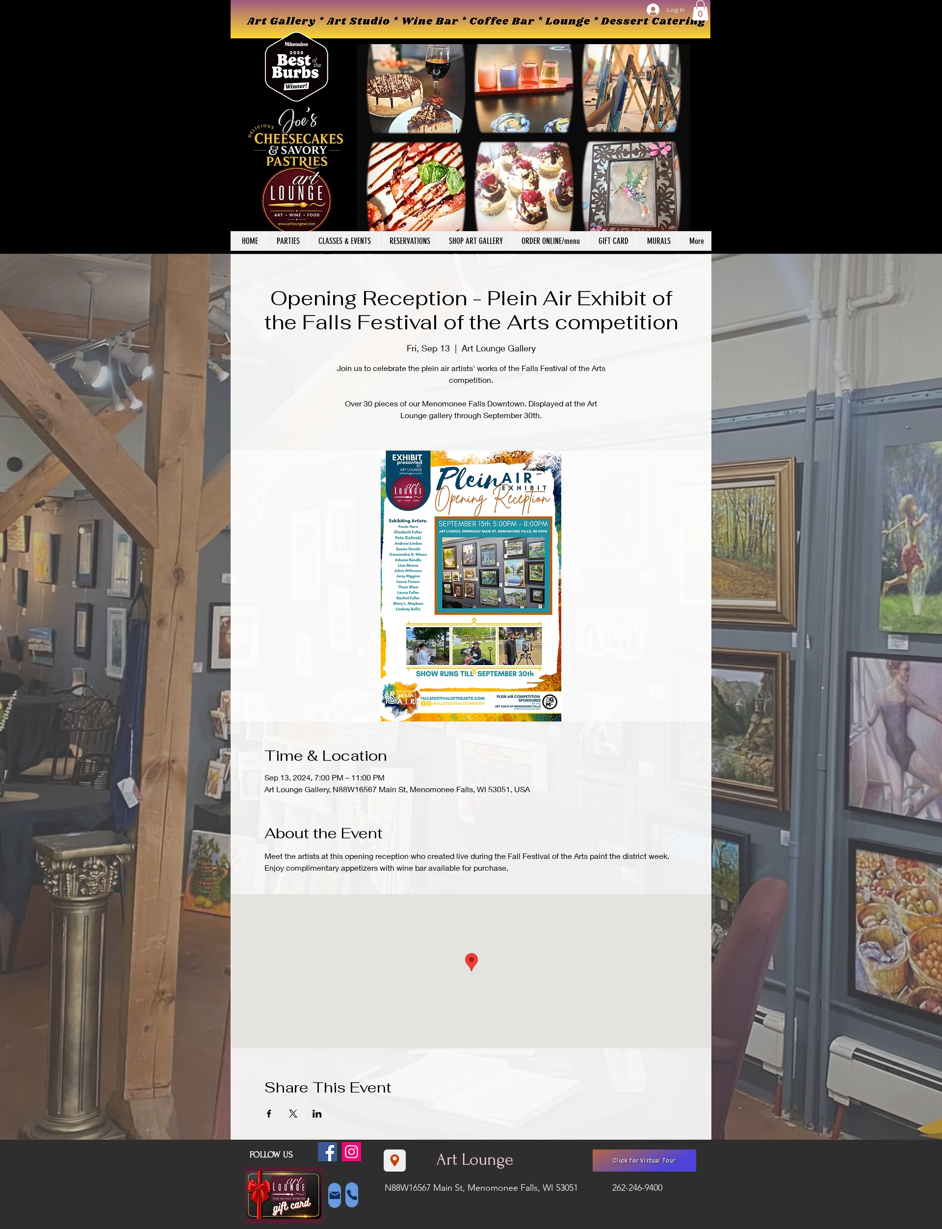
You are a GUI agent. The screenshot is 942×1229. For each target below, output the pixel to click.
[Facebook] (327, 1151)
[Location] (395, 1160)
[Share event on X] (293, 1114)
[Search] (701, 127)
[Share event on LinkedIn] (317, 1114)
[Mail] (334, 1195)
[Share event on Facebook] (269, 1114)
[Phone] (351, 1194)
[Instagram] (351, 1151)
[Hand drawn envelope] (283, 1195)
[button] (700, 10)
